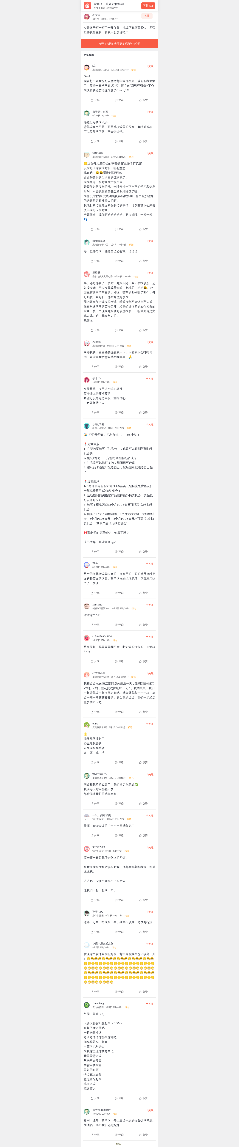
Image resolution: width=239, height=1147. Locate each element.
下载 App (148, 5)
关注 (147, 15)
